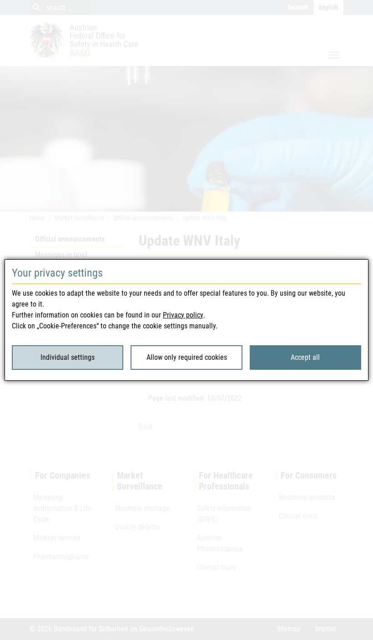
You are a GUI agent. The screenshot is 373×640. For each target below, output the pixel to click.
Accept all (305, 357)
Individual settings (67, 357)
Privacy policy (183, 315)
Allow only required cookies (186, 357)
